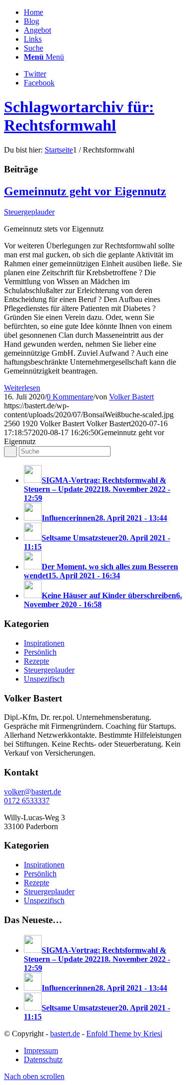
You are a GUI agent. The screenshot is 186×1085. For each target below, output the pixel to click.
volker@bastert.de (32, 791)
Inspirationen (44, 643)
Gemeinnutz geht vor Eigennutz (85, 191)
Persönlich (40, 652)
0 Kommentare (70, 396)
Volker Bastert (131, 396)
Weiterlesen (22, 388)
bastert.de (65, 1033)
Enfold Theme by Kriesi (124, 1033)
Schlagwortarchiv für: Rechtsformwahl (79, 116)
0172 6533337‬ (27, 800)
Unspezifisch (44, 679)
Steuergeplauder (29, 212)
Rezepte (36, 661)
